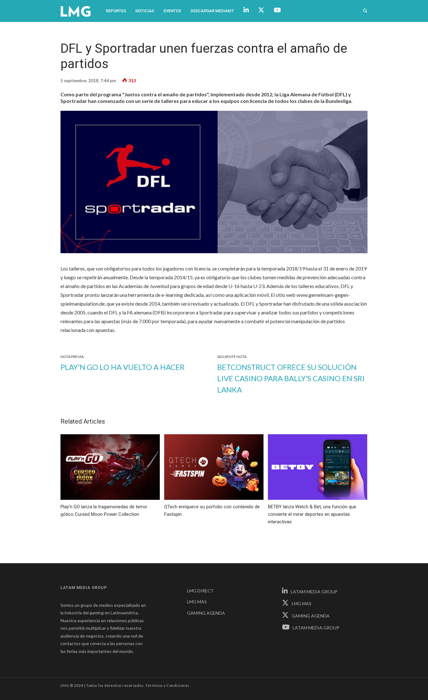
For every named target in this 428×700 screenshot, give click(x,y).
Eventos (172, 10)
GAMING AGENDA (206, 613)
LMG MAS (197, 601)
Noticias (144, 10)
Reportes (116, 10)
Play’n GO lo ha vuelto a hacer (122, 366)
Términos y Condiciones (167, 685)
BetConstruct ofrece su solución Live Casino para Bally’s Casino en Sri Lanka (291, 378)
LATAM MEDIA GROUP (314, 591)
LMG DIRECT (200, 590)
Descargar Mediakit (212, 10)
